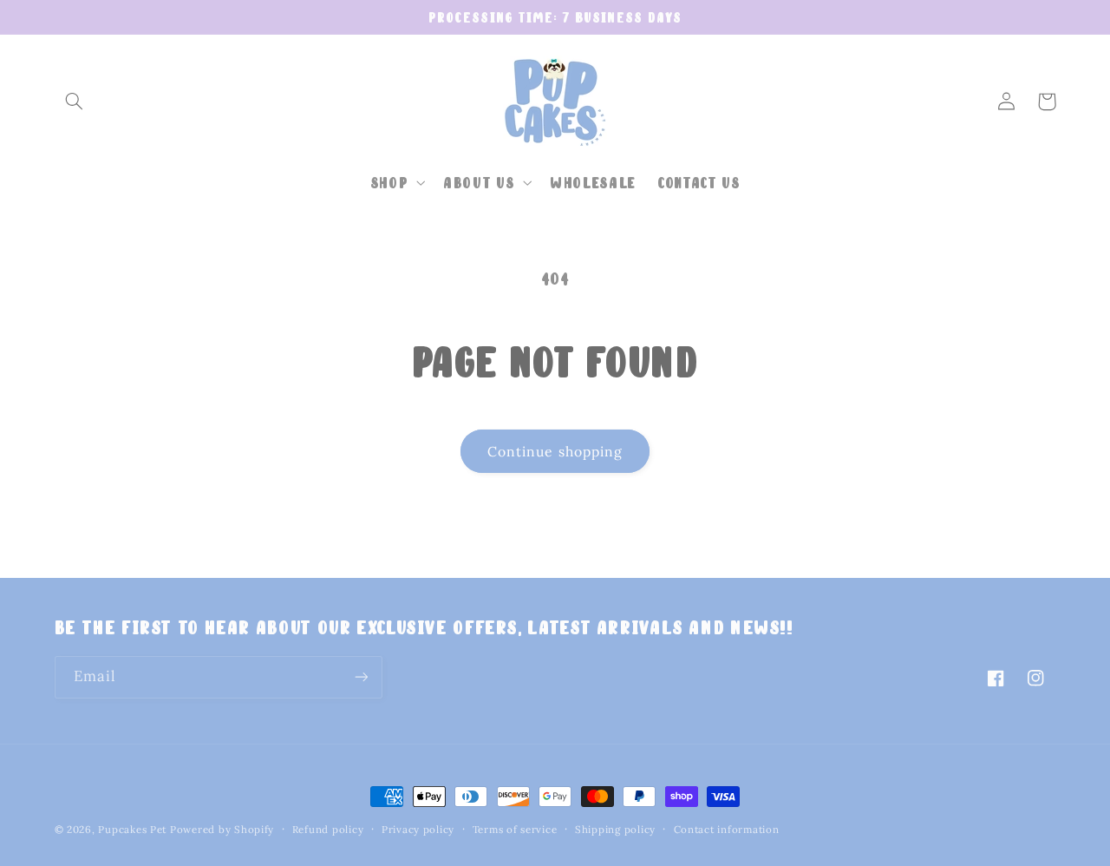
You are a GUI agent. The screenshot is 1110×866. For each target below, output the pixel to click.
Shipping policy (615, 829)
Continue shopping (555, 451)
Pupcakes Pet (132, 829)
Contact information (727, 829)
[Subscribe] (361, 677)
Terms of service (515, 829)
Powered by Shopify (222, 829)
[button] (75, 101)
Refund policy (328, 829)
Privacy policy (418, 829)
